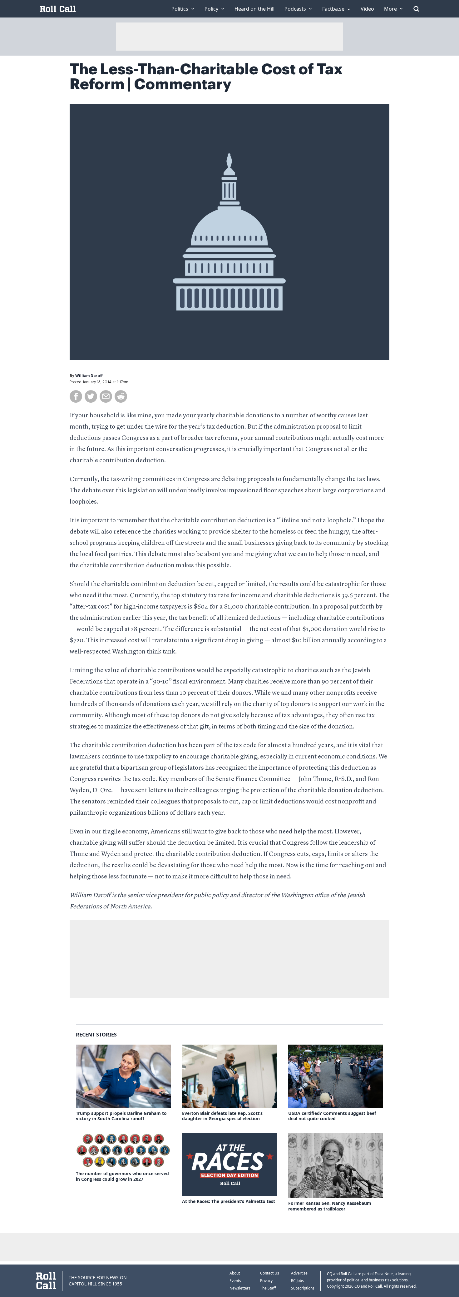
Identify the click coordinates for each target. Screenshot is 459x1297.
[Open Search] (416, 9)
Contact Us (269, 1273)
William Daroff (89, 376)
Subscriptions (302, 1288)
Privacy (266, 1280)
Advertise (299, 1273)
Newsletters (240, 1288)
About (235, 1273)
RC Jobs (297, 1280)
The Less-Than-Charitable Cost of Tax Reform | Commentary (206, 77)
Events (235, 1280)
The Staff (268, 1288)
